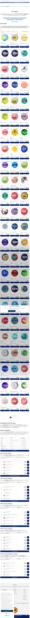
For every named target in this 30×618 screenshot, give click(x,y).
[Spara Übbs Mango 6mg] (21, 239)
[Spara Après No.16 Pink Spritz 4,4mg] (11, 113)
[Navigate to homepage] (14, 584)
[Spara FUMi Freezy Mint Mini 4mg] (11, 365)
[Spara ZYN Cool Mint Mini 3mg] (2, 301)
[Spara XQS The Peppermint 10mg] (21, 50)
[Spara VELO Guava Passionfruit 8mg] (21, 317)
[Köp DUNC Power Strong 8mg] (28, 549)
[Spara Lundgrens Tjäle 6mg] (21, 333)
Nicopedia (24, 592)
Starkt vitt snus (15, 526)
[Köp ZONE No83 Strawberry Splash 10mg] (28, 518)
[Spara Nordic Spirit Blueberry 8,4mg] (2, 239)
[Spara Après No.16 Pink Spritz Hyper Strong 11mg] (2, 66)
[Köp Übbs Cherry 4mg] (28, 473)
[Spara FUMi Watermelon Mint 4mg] (11, 398)
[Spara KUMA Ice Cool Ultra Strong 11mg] (21, 223)
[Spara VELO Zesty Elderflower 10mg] (2, 97)
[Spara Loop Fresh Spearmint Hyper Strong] (11, 66)
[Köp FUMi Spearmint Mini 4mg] (28, 470)
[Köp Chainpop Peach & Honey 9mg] (28, 521)
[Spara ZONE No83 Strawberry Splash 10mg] (2, 50)
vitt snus (26, 14)
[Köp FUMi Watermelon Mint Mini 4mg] (28, 465)
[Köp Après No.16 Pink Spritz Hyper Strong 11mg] (28, 563)
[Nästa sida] (21, 417)
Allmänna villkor (24, 595)
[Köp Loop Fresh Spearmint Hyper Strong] (28, 566)
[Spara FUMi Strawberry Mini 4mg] (21, 208)
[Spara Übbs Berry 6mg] (11, 208)
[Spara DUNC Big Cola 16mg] (21, 176)
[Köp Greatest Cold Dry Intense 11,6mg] (28, 569)
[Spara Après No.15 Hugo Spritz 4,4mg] (21, 161)
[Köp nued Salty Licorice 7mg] (28, 498)
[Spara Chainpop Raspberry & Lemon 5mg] (21, 34)
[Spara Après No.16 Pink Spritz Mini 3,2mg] (2, 145)
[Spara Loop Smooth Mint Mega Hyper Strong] (21, 145)
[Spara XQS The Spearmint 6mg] (21, 349)
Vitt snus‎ (4, 6)
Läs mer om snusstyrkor (14, 21)
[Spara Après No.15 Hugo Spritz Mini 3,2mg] (2, 176)
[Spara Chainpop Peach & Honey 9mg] (21, 81)
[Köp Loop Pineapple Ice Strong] (28, 512)
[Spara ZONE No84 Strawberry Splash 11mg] (11, 50)
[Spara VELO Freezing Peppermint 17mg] (2, 285)
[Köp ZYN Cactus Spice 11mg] (28, 540)
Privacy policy (25, 596)
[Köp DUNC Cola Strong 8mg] (28, 543)
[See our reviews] (20, 2)
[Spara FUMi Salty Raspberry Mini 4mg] (21, 113)
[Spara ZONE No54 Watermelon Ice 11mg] (11, 285)
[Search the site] (23, 4)
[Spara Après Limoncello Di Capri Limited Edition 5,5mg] (11, 34)
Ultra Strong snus (14, 577)
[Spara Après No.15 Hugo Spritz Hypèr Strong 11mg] (11, 97)
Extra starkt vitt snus (15, 551)
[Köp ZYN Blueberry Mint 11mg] (28, 537)
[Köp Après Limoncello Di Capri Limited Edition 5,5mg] (28, 515)
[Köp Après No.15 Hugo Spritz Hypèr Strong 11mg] (28, 572)
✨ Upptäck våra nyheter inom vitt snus (14, 0)
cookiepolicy (11, 604)
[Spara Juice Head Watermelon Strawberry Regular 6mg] (11, 176)
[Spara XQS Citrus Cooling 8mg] (2, 254)
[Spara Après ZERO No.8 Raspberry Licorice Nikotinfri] (11, 382)
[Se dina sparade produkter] (24, 4)
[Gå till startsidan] (3, 4)
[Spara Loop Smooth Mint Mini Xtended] (2, 270)
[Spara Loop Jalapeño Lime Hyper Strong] (11, 254)
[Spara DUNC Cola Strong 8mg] (2, 208)
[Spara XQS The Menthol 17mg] (21, 285)
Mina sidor (14, 591)
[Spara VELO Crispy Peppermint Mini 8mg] (2, 365)
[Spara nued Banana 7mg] (11, 145)
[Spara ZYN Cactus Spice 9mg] (21, 97)
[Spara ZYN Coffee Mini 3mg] (2, 333)
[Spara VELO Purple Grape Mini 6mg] (2, 81)
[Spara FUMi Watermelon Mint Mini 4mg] (11, 192)
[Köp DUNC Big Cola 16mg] (28, 575)
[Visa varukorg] (26, 4)
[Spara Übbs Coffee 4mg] (11, 349)
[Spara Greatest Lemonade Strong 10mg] (11, 129)
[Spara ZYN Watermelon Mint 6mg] (2, 129)
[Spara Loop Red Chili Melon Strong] (21, 398)
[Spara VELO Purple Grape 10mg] (2, 382)
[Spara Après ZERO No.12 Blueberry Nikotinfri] (2, 349)
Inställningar (7, 615)
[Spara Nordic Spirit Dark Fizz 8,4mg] (11, 270)
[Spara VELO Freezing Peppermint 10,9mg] (11, 317)
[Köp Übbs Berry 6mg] (28, 496)
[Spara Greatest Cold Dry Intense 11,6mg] (21, 66)
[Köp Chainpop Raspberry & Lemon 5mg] (28, 487)
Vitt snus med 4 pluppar (10, 19)
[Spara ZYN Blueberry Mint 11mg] (2, 161)
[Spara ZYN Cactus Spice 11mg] (2, 192)
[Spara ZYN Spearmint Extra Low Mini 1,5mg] (11, 333)
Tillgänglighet (25, 599)
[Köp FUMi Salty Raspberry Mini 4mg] (28, 462)
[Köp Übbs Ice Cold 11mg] (28, 546)
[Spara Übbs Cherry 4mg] (2, 317)
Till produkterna (14, 450)
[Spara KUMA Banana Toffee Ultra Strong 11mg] (21, 192)
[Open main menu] (28, 4)
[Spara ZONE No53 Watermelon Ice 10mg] (21, 254)
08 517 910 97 (18, 603)
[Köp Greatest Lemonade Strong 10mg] (28, 524)
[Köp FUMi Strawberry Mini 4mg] (28, 468)
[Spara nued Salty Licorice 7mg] (2, 223)
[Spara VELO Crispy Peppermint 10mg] (11, 81)
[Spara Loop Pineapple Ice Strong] (2, 34)
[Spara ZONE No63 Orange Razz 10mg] (11, 239)
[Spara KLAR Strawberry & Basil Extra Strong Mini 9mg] (2, 398)
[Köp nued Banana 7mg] (28, 493)
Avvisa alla (7, 613)
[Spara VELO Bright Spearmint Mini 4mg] (21, 129)
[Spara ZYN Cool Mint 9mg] (11, 161)
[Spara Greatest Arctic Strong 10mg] (11, 301)
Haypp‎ (1, 6)
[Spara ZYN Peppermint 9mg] (11, 223)
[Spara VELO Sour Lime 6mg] (2, 113)
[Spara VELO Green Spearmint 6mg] (21, 270)
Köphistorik (14, 592)
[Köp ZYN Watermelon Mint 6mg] (28, 490)
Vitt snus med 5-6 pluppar (18, 19)
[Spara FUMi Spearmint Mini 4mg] (21, 301)
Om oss (25, 591)
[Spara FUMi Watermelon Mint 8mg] (21, 365)
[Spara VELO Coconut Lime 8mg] (21, 382)
